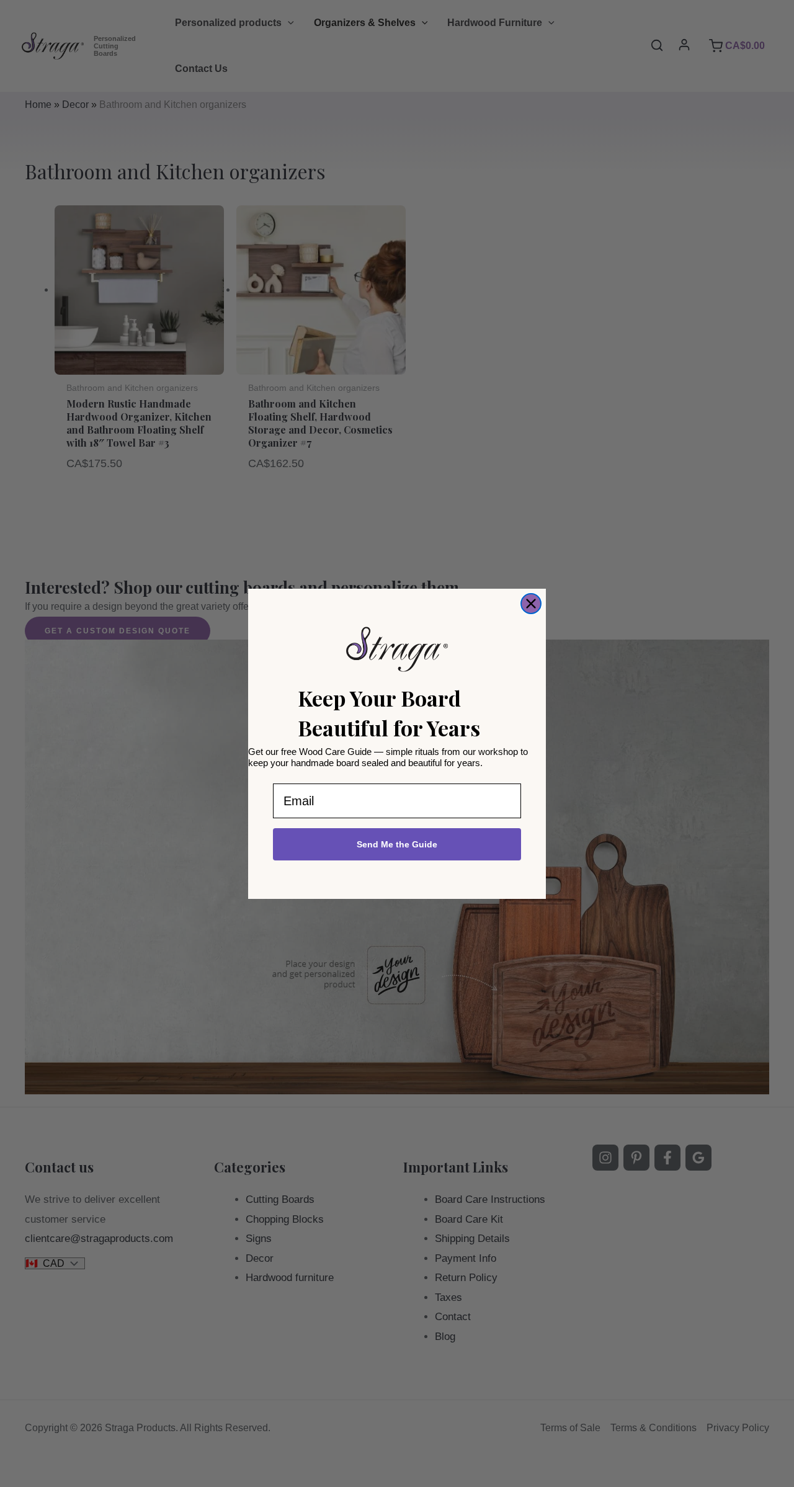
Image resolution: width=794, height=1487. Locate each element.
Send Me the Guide (397, 844)
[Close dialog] (531, 604)
